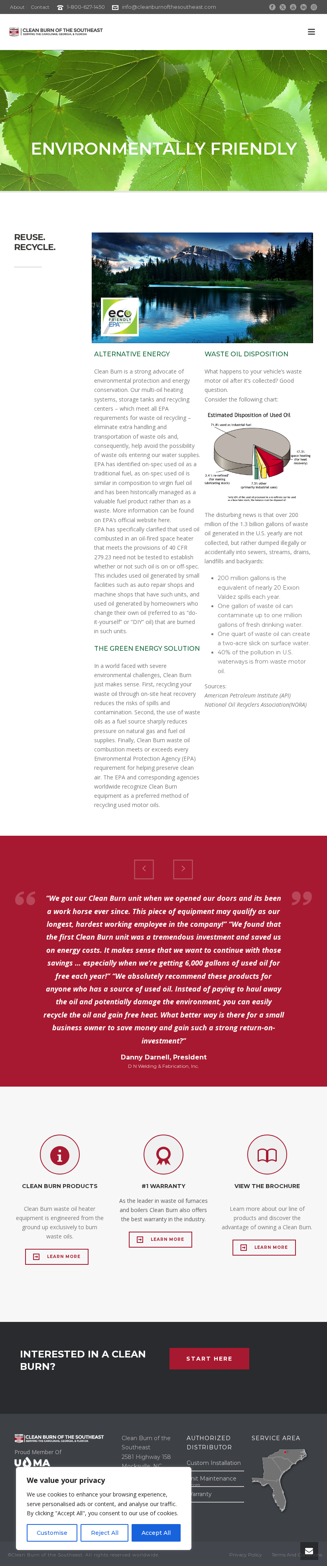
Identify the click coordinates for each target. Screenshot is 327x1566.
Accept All (156, 1532)
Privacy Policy (245, 1555)
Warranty (199, 1494)
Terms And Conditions (297, 1555)
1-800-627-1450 (86, 7)
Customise (52, 1532)
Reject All (104, 1532)
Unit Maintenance (211, 1478)
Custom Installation (214, 1463)
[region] (103, 1508)
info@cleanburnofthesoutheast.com (169, 7)
